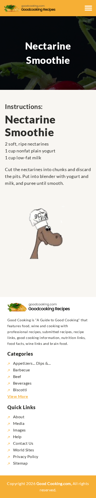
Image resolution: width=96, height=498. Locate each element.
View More (17, 396)
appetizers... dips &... (32, 363)
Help (17, 436)
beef (17, 376)
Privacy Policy (25, 456)
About (18, 416)
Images (19, 430)
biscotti (20, 389)
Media (18, 423)
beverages (22, 383)
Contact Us (22, 443)
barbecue (21, 369)
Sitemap (20, 463)
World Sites (23, 449)
